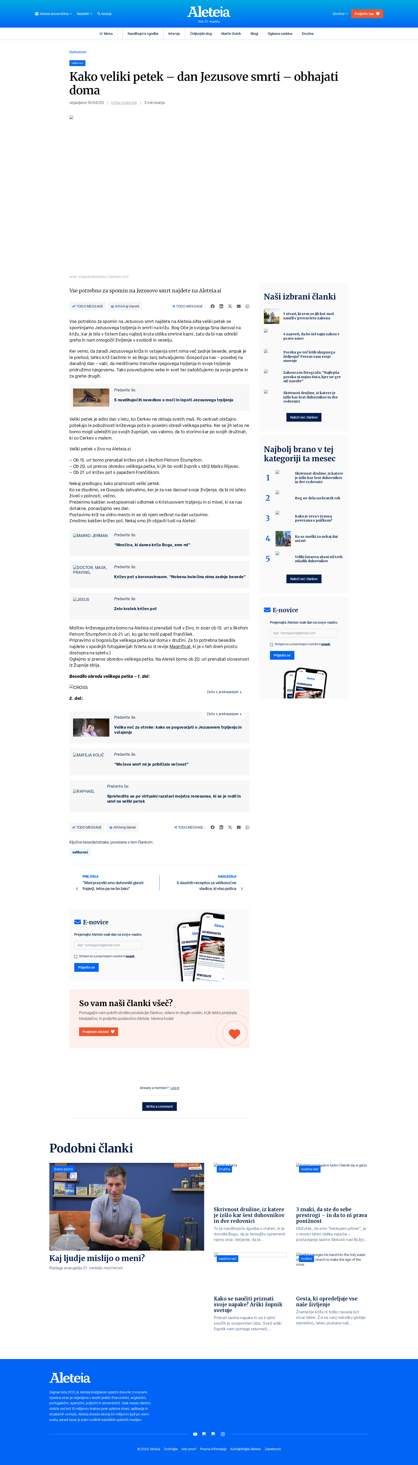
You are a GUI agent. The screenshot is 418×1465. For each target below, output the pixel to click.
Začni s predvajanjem (223, 692)
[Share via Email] (239, 306)
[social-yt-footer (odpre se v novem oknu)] (195, 1434)
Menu (108, 33)
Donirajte (171, 1449)
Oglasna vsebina (280, 33)
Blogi (254, 33)
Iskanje (106, 14)
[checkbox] (75, 956)
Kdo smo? (189, 1449)
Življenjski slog (201, 33)
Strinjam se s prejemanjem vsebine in (107, 956)
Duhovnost (77, 52)
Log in (175, 1088)
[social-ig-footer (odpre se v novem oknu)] (223, 1434)
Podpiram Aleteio (95, 1031)
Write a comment (159, 1106)
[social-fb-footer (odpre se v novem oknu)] (204, 1434)
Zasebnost (273, 1449)
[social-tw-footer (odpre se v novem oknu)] (213, 1434)
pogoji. (130, 956)
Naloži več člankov (304, 417)
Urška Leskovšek (124, 102)
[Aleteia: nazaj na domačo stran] (209, 11)
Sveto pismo (63, 1169)
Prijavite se (86, 967)
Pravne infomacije (213, 1449)
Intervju (174, 33)
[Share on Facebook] (213, 306)
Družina (308, 33)
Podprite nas (364, 13)
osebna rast (227, 1258)
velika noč (80, 852)
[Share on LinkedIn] (221, 306)
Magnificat (180, 646)
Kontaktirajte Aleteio (246, 1449)
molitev (306, 1258)
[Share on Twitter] (230, 306)
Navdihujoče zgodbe (143, 33)
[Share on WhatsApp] (247, 306)
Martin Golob (231, 33)
